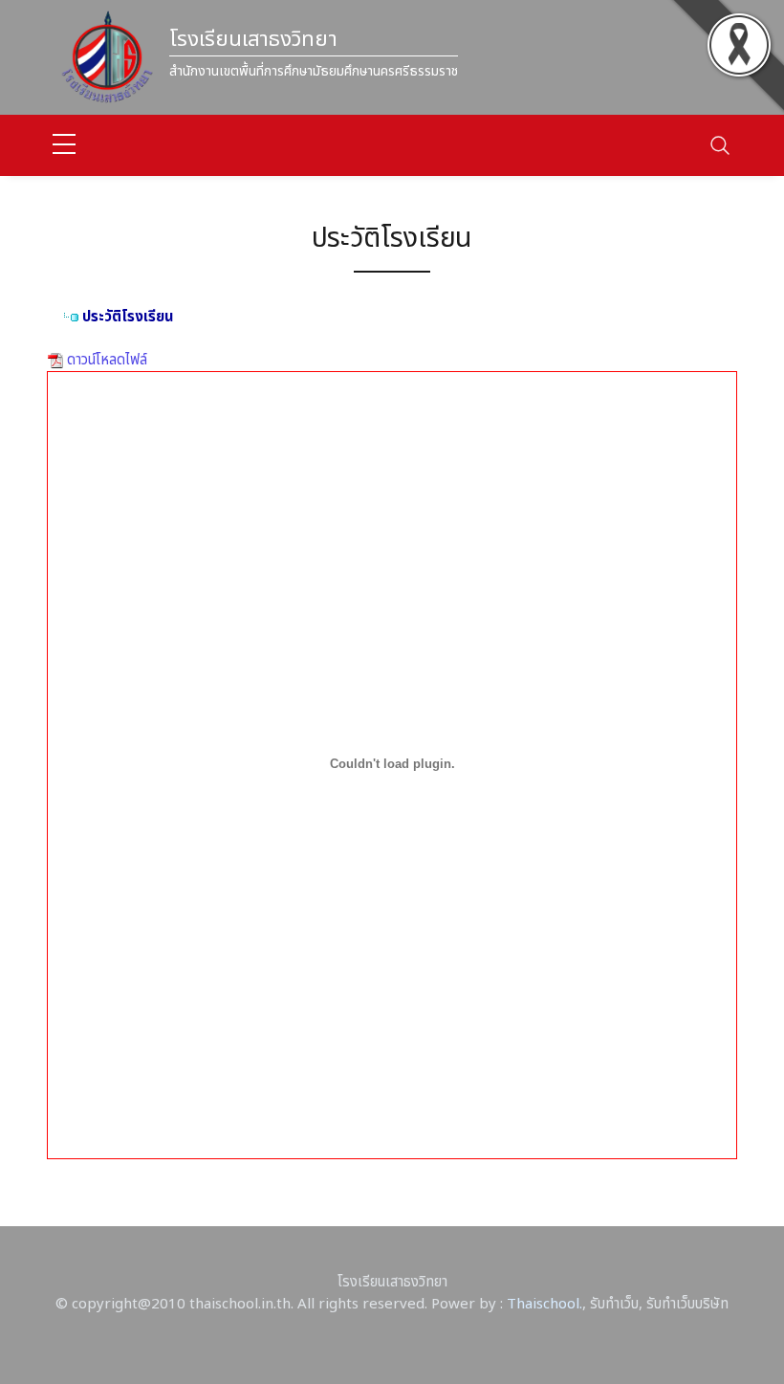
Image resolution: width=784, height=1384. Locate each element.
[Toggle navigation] (719, 145)
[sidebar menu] (64, 145)
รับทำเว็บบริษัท (687, 1304)
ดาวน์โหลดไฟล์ (105, 360)
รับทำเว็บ (614, 1304)
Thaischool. (544, 1304)
